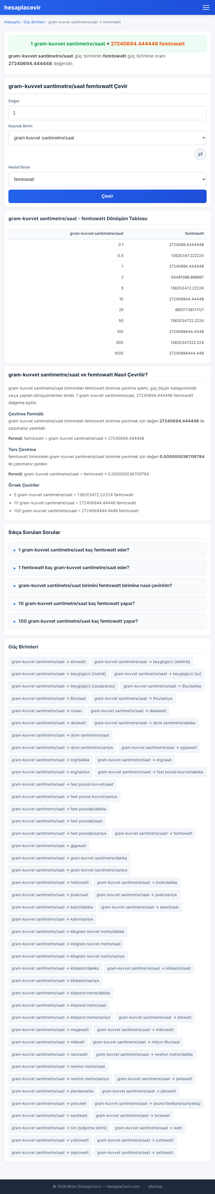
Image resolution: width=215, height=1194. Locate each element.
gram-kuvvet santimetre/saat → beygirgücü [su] (157, 673)
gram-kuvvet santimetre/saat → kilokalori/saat (149, 968)
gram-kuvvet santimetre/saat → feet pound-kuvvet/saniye (64, 796)
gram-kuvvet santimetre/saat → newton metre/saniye (60, 1078)
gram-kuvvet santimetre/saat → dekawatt (128, 710)
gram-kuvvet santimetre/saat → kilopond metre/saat (59, 1005)
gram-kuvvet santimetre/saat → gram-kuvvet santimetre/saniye (69, 870)
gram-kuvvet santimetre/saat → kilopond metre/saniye (61, 1017)
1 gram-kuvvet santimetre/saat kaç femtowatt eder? (73, 550)
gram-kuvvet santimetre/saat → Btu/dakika (162, 686)
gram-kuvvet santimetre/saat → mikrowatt (135, 1029)
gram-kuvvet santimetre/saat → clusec (47, 710)
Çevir (107, 196)
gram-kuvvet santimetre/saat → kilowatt (155, 1017)
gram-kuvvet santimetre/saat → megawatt (50, 1029)
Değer (14, 101)
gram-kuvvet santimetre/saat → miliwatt (48, 1042)
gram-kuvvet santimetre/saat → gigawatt (49, 845)
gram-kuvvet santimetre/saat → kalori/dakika (52, 907)
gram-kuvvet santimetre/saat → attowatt (49, 661)
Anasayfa (12, 22)
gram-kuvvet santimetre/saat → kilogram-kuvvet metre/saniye (68, 956)
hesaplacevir (22, 7)
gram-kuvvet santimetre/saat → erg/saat (135, 760)
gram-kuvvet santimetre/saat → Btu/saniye (133, 698)
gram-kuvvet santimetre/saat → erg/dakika (50, 760)
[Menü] (206, 7)
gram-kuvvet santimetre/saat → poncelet (49, 1103)
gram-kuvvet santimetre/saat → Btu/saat (49, 698)
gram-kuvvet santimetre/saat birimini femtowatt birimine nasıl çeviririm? (95, 585)
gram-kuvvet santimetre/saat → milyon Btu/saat (136, 1042)
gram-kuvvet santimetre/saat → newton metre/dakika (144, 1054)
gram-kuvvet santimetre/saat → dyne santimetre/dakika (144, 723)
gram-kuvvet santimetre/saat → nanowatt (50, 1054)
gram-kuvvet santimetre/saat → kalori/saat (140, 907)
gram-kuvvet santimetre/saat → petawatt (154, 1078)
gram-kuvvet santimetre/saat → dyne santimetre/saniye (62, 747)
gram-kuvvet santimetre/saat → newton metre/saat (58, 1066)
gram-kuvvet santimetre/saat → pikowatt (139, 1091)
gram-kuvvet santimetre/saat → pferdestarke (53, 1091)
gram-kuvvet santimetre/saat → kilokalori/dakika (55, 968)
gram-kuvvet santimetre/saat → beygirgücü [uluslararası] (63, 686)
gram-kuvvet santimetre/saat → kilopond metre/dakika (61, 993)
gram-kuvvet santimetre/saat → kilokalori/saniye (55, 980)
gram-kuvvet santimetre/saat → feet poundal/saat (57, 821)
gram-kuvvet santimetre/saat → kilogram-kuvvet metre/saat (66, 944)
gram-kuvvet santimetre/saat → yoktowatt (50, 1140)
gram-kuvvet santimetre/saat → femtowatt (153, 833)
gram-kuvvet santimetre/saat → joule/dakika (137, 882)
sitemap (155, 1186)
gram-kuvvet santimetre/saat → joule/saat (50, 894)
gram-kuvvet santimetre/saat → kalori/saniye (52, 919)
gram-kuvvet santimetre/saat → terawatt (133, 1115)
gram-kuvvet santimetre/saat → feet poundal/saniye (59, 833)
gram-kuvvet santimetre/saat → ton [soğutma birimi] (59, 1128)
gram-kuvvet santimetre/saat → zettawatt (135, 1152)
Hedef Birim (19, 167)
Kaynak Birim (20, 126)
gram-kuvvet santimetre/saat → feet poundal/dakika (59, 809)
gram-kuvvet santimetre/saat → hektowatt (50, 882)
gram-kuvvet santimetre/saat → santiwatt (49, 1115)
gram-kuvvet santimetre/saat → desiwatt (49, 723)
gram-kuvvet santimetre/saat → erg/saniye (51, 772)
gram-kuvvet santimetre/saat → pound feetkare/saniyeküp (147, 1103)
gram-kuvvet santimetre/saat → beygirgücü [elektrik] (142, 661)
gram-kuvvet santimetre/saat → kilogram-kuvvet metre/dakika (68, 931)
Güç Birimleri (34, 22)
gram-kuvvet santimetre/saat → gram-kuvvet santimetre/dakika (69, 858)
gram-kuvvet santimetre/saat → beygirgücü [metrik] (59, 673)
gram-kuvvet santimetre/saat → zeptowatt (50, 1152)
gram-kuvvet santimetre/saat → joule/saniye (137, 894)
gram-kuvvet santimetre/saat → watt (148, 1128)
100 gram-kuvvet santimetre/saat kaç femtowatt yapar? (78, 621)
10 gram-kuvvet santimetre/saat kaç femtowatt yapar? (76, 603)
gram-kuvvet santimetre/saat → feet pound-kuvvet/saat (62, 784)
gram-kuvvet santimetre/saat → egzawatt (159, 747)
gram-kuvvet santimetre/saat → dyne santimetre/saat (60, 735)
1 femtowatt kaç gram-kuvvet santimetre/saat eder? (73, 567)
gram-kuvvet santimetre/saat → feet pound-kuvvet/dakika (150, 772)
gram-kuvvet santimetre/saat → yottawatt (135, 1140)
